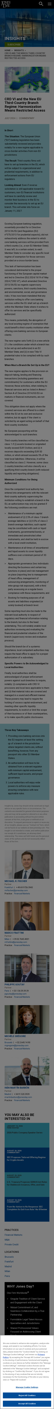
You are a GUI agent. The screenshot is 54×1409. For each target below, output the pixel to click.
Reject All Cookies (27, 1395)
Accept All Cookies (27, 1404)
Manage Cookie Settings (27, 1387)
